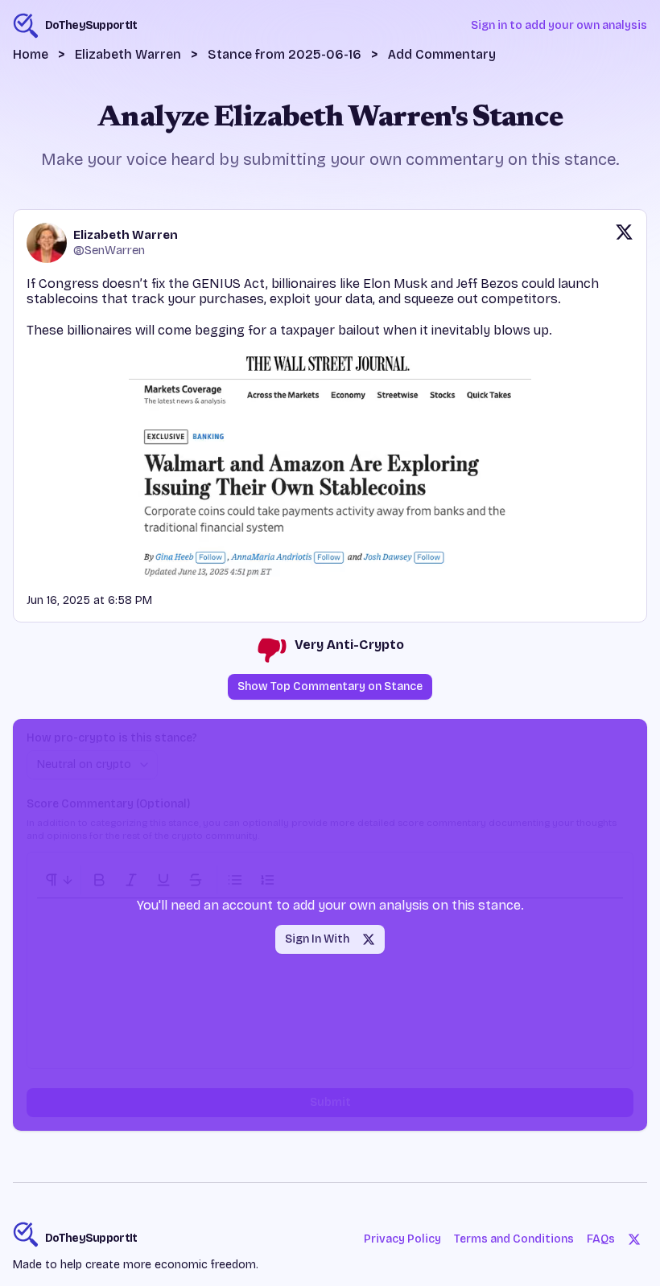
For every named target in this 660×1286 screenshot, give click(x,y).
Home (30, 54)
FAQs (601, 1239)
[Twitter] (634, 1239)
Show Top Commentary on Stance (330, 686)
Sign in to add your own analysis (559, 25)
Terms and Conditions (514, 1239)
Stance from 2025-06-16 (284, 54)
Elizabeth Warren (128, 54)
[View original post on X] (624, 243)
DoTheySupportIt (91, 1238)
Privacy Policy (402, 1239)
